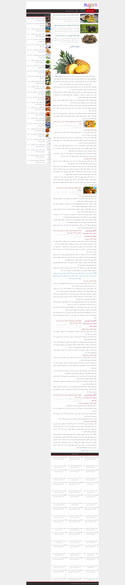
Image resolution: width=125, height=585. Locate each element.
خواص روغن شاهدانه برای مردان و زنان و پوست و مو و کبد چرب (66, 15)
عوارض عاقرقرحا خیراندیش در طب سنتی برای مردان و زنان (67, 35)
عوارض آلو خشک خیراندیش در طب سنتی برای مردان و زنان (59, 478)
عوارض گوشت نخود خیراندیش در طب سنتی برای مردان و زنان (90, 516)
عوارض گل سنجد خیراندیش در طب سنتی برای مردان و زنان (91, 504)
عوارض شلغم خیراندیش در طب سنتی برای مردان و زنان (59, 529)
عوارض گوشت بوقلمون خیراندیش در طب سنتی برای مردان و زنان (75, 491)
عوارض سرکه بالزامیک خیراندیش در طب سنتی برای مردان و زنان (74, 516)
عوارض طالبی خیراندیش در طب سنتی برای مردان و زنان (74, 478)
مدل (96, 11)
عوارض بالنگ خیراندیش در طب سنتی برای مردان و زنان (90, 579)
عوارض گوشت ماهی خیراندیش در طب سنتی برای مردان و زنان (58, 516)
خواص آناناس (75, 46)
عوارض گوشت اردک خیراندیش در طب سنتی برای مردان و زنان (58, 466)
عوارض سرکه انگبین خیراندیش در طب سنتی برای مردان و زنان (90, 466)
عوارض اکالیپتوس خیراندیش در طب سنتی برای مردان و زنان (91, 478)
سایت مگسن (58, 76)
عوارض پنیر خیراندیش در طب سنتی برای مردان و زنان (91, 491)
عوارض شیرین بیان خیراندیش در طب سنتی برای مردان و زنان (59, 566)
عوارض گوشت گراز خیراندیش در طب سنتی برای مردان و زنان (66, 25)
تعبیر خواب (82, 11)
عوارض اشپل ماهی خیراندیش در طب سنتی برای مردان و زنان (74, 466)
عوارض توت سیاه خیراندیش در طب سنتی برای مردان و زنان (59, 554)
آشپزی (76, 11)
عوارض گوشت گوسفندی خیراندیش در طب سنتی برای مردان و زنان (74, 579)
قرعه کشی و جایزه (70, 11)
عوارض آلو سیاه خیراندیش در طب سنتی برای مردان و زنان (74, 504)
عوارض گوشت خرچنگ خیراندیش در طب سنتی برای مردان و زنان (59, 504)
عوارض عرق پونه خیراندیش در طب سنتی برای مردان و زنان (90, 541)
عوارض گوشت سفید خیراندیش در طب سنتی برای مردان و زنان (58, 579)
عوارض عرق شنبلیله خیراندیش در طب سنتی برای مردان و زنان (90, 529)
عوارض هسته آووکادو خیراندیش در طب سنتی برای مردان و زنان (74, 529)
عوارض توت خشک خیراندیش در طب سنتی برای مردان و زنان (59, 491)
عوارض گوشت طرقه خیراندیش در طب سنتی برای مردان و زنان (74, 541)
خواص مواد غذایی (90, 11)
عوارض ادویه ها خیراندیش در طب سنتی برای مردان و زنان (74, 554)
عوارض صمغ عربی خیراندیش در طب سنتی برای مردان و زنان (75, 566)
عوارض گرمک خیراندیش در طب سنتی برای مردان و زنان (90, 554)
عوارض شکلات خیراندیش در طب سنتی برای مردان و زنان (58, 541)
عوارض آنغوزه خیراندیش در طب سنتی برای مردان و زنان (90, 566)
